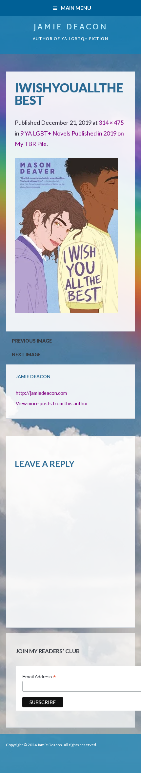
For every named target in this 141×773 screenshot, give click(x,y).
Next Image (26, 354)
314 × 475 (111, 122)
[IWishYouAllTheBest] (66, 163)
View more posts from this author (52, 403)
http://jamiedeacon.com (41, 393)
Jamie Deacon (70, 27)
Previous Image (32, 341)
